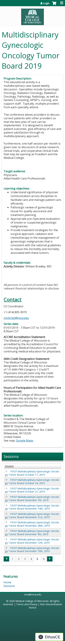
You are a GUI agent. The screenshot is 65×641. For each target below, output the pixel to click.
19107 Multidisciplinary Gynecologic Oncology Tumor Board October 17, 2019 (32, 473)
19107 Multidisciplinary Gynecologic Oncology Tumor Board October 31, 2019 (32, 490)
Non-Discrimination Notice (45, 606)
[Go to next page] (50, 558)
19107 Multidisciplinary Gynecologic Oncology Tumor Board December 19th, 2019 (32, 549)
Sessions (9, 586)
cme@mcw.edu (32, 594)
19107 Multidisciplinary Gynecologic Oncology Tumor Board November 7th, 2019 (32, 498)
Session (9, 466)
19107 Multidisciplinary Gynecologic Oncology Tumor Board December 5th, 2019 (32, 532)
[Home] (32, 15)
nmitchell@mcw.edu (16, 318)
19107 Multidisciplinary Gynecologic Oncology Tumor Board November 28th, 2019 (32, 524)
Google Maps (24, 440)
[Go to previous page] (6, 558)
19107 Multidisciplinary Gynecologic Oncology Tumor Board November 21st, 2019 (32, 515)
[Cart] (54, 5)
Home (7, 582)
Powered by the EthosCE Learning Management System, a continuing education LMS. (49, 637)
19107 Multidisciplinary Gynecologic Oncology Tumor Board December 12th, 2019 (32, 541)
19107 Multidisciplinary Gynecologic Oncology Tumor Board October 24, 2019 (32, 481)
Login (46, 3)
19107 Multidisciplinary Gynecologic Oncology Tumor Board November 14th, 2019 (32, 507)
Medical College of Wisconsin (32, 601)
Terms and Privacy (26, 604)
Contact (12, 299)
